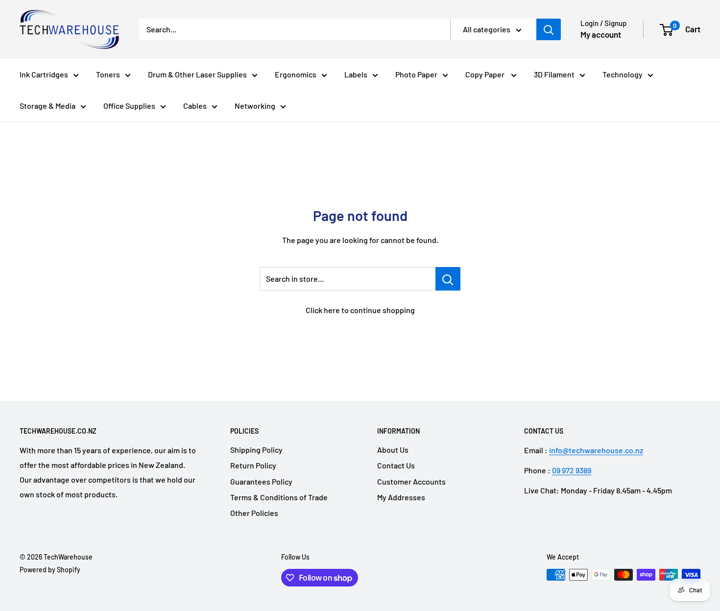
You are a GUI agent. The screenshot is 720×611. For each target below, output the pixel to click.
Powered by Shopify (50, 569)
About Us (392, 449)
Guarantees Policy (261, 481)
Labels (355, 74)
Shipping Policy (256, 449)
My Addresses (401, 497)
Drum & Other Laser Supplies (197, 74)
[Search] (548, 29)
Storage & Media (47, 105)
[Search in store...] (447, 279)
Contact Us (396, 465)
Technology (622, 74)
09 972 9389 (571, 470)
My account (600, 34)
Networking (255, 105)
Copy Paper (485, 74)
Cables (195, 105)
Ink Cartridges (44, 74)
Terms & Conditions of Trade (279, 497)
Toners (108, 74)
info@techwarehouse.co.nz (596, 450)
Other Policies (254, 512)
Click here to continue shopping (360, 310)
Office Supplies (129, 105)
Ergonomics (295, 74)
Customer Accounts (411, 481)
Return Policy (253, 465)
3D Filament (554, 74)
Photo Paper (416, 74)
